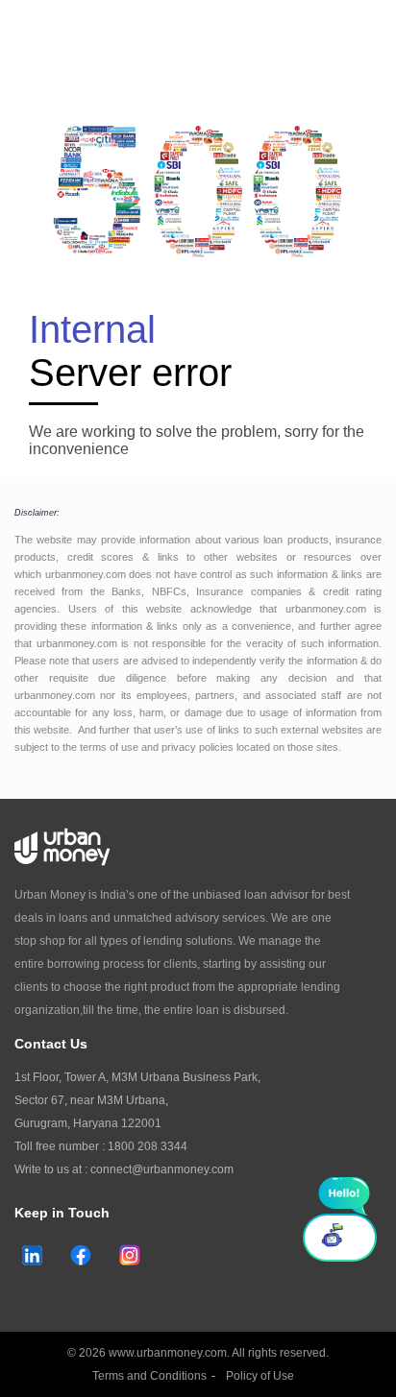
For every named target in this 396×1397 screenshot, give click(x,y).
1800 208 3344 (147, 1146)
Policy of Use (260, 1376)
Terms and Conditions (149, 1376)
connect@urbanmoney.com (162, 1169)
